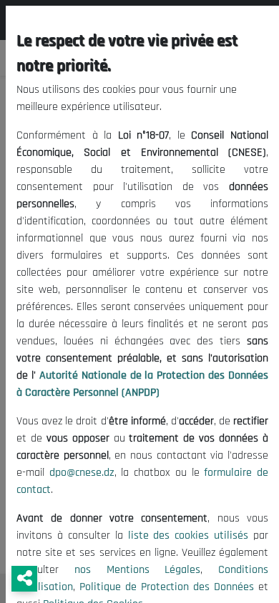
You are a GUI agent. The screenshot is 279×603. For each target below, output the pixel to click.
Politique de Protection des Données (166, 586)
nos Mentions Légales (137, 569)
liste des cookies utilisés (188, 535)
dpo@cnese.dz (81, 472)
